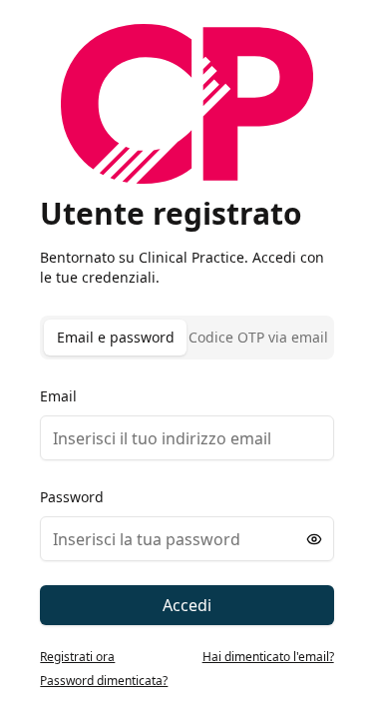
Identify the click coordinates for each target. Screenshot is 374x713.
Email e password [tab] (116, 337)
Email (58, 395)
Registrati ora (77, 657)
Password (72, 496)
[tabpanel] (186, 504)
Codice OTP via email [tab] (258, 337)
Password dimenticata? (104, 681)
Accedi (187, 605)
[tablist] (186, 337)
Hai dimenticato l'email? (268, 657)
